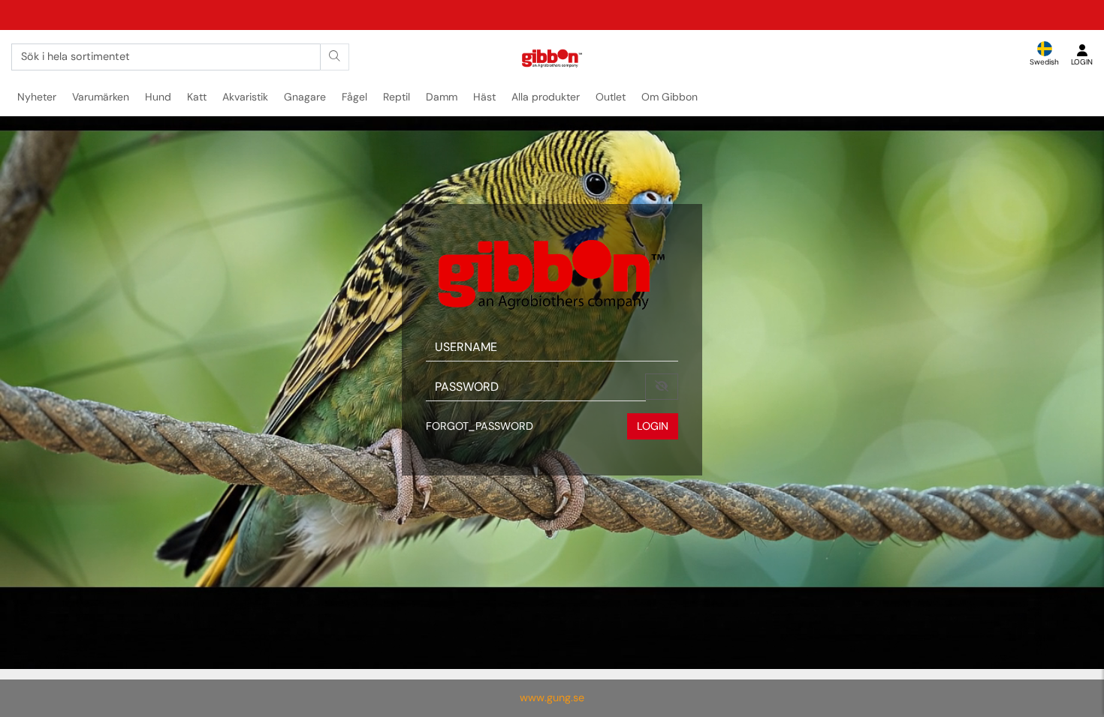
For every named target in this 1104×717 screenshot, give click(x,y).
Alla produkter (545, 97)
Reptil (396, 97)
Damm (441, 97)
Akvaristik (245, 97)
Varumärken (100, 97)
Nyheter (36, 97)
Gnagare (305, 97)
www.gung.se (552, 697)
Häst (484, 97)
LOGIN (652, 426)
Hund (158, 97)
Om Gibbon (669, 97)
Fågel (354, 97)
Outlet (611, 97)
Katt (197, 97)
